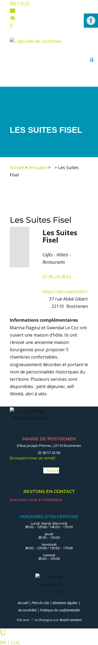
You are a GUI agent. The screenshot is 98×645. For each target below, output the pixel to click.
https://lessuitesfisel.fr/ (66, 292)
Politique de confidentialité (60, 610)
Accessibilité (27, 610)
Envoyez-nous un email (34, 458)
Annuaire (37, 167)
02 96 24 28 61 (56, 277)
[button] (91, 21)
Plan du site (40, 602)
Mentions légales (65, 602)
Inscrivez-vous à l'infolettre (36, 499)
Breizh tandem (71, 619)
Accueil (17, 167)
